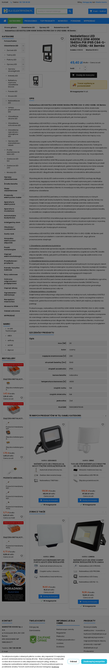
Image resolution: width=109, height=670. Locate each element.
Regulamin (61, 633)
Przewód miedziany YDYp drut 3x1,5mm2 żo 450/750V (13, 478)
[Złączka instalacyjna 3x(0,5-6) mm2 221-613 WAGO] (8, 442)
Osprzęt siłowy (10, 288)
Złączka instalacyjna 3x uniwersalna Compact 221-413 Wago (13, 418)
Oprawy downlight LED (14, 70)
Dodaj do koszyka (83, 75)
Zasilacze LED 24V (12, 166)
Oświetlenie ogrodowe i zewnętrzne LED (13, 133)
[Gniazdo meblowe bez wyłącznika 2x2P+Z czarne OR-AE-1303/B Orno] (75, 470)
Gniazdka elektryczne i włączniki (10, 240)
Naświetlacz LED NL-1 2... (89, 582)
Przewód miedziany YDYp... (14, 507)
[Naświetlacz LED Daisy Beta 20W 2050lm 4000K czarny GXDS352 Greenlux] (75, 576)
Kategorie (14, 21)
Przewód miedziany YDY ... (14, 428)
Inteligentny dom (12, 222)
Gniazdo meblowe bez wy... (91, 470)
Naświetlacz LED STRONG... (90, 566)
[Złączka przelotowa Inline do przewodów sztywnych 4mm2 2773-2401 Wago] (75, 480)
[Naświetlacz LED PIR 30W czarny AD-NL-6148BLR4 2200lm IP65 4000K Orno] (75, 475)
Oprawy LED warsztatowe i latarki (14, 143)
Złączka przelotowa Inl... (89, 480)
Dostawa (60, 646)
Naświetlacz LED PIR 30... (89, 475)
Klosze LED (12, 96)
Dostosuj (55, 666)
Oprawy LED (12, 64)
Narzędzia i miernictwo (9, 300)
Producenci (30, 21)
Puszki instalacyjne (10, 248)
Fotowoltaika (10, 41)
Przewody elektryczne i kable (12, 196)
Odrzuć (73, 661)
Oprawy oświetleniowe (10, 178)
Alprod (10, 350)
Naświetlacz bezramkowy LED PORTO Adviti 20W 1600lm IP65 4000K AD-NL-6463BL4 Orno (49, 562)
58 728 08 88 (24, 2)
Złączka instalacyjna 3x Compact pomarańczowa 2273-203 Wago (13, 537)
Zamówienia (34, 630)
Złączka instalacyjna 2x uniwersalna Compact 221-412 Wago (13, 379)
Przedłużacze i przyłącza (10, 262)
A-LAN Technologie (10, 329)
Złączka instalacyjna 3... (14, 438)
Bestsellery (8, 358)
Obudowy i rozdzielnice (9, 228)
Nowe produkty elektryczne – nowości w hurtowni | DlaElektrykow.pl (95, 630)
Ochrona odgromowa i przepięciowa (10, 281)
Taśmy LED (11, 55)
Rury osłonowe (11, 274)
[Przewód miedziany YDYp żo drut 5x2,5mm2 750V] (8, 502)
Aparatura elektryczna (9, 203)
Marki (6, 323)
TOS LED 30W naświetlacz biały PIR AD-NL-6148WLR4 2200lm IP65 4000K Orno (88, 466)
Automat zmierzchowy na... (51, 470)
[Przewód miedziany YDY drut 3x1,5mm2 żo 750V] (8, 422)
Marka (89, 50)
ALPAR (10, 345)
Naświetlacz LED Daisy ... (89, 576)
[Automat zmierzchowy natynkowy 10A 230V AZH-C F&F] (36, 566)
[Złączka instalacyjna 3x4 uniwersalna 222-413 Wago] (8, 432)
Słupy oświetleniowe (10, 189)
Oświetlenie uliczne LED (13, 117)
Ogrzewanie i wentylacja (10, 293)
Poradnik (76, 21)
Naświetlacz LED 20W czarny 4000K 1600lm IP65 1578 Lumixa (88, 561)
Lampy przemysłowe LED (14, 109)
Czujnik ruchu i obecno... (50, 571)
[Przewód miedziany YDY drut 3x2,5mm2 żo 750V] (8, 481)
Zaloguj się (87, 2)
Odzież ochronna (12, 311)
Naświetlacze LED (14, 101)
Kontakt (5, 2)
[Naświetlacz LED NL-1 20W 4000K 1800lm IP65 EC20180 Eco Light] (75, 582)
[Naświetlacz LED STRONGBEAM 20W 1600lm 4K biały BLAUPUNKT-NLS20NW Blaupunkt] (75, 566)
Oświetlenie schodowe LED (14, 124)
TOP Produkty (47, 21)
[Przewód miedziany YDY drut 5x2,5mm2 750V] (8, 492)
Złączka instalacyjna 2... (14, 388)
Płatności (60, 636)
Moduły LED (11, 172)
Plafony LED (11, 59)
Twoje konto (37, 620)
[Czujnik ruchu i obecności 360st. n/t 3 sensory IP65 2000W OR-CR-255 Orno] (36, 571)
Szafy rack (9, 234)
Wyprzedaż (89, 21)
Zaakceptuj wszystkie (94, 661)
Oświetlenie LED (11, 45)
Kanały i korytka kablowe (11, 268)
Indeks (73, 50)
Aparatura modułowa (9, 210)
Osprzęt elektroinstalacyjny (13, 255)
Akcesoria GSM (11, 306)
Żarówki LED (12, 50)
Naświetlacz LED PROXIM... (90, 571)
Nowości (63, 21)
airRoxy (10, 340)
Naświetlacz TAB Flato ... (50, 480)
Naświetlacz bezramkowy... (51, 576)
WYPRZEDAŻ (9, 315)
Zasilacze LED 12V (12, 160)
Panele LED (12, 91)
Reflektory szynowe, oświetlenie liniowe (13, 83)
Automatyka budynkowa (10, 216)
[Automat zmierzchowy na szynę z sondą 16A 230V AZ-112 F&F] (36, 470)
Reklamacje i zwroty (65, 629)
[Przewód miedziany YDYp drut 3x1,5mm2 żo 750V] (8, 541)
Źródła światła (11, 184)
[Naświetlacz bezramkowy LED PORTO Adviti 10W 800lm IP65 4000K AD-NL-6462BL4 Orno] (36, 576)
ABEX (9, 335)
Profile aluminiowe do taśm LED (13, 152)
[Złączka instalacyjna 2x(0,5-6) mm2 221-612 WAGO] (8, 383)
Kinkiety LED (13, 75)
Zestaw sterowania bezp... (51, 475)
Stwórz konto (101, 2)
